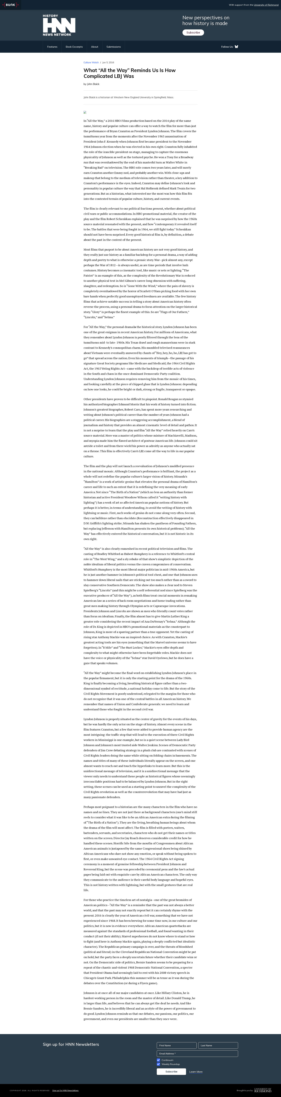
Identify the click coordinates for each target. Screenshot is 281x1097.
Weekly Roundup (171, 1064)
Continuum (167, 1060)
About (94, 46)
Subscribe (193, 32)
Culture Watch (91, 62)
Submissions (114, 46)
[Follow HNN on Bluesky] (236, 46)
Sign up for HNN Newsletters (65, 1090)
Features (52, 46)
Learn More (196, 1071)
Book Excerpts (74, 46)
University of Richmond (266, 4)
